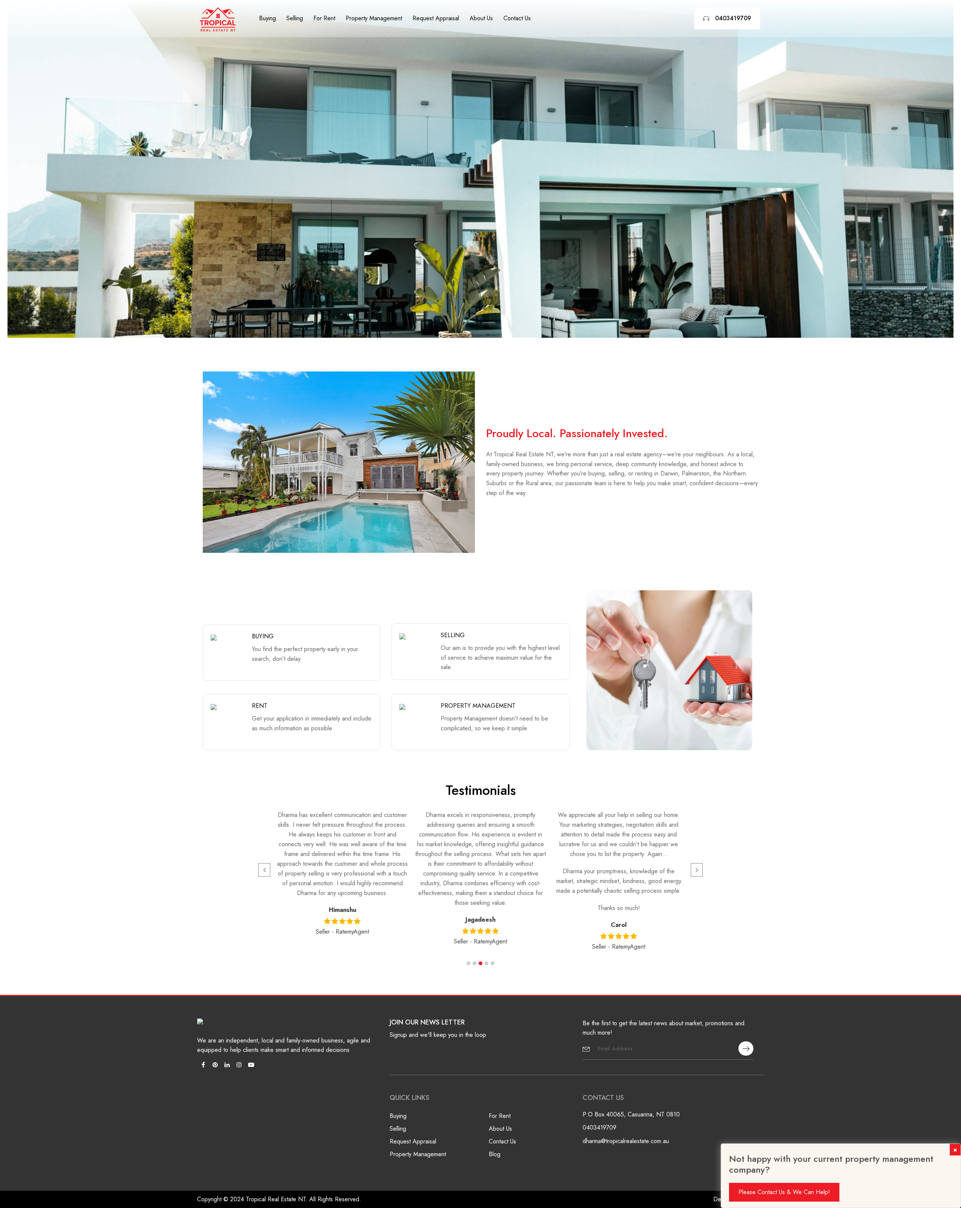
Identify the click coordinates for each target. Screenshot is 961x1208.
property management (418, 1154)
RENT (259, 705)
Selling (294, 18)
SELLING (453, 635)
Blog (494, 1154)
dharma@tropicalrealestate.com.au (626, 1141)
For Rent (324, 18)
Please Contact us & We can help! (784, 1192)
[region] (480, 169)
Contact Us (517, 18)
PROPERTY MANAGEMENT (478, 705)
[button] (468, 963)
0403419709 (733, 18)
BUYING (263, 636)
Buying (267, 18)
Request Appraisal (436, 18)
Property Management (374, 18)
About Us (481, 18)
